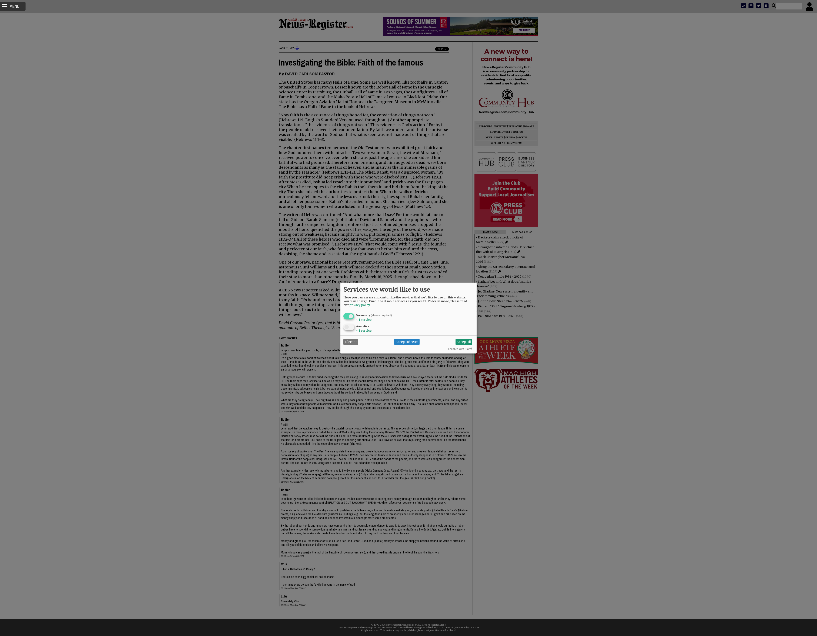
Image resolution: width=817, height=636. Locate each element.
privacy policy (359, 305)
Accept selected (407, 342)
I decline (351, 342)
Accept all (464, 342)
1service (363, 319)
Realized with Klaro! (460, 348)
